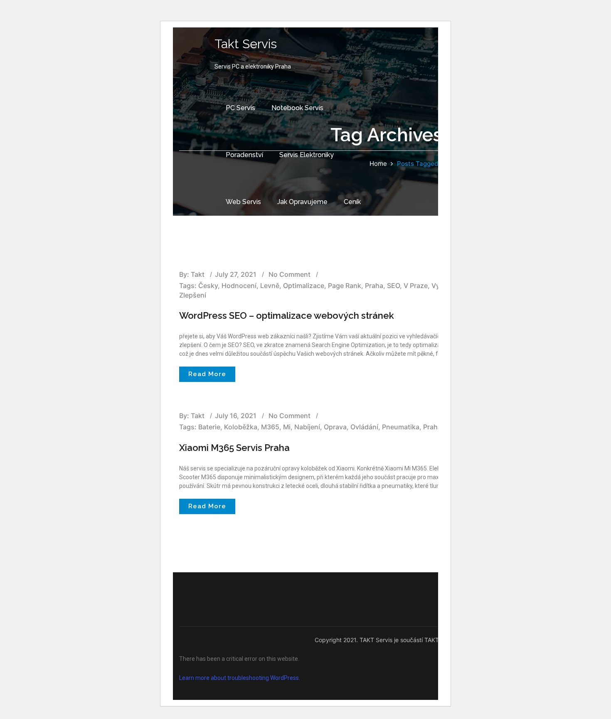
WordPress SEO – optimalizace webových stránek (286, 315)
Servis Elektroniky (306, 155)
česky (208, 285)
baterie (209, 427)
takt (197, 415)
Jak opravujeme (302, 202)
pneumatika (400, 427)
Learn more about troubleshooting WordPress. (239, 678)
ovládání (364, 427)
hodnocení (239, 285)
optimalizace (303, 285)
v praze (416, 285)
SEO (393, 285)
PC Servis (240, 108)
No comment (289, 415)
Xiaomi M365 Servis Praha (234, 447)
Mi (287, 427)
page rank (344, 285)
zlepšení (192, 295)
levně (269, 285)
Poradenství (244, 155)
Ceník (352, 202)
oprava (335, 427)
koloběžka (240, 427)
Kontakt (238, 249)
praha (374, 285)
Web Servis (243, 202)
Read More (207, 374)
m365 (270, 427)
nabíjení (307, 427)
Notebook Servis (297, 108)
